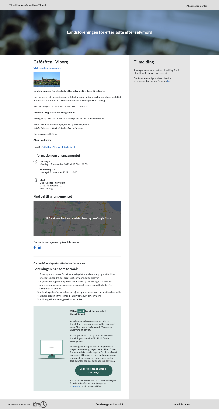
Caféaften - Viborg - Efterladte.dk (58, 147)
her (169, 81)
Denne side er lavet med (19, 404)
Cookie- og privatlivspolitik (109, 404)
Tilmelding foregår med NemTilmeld (28, 4)
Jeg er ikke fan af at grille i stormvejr (96, 370)
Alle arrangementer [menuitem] (197, 5)
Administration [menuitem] (182, 404)
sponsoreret (75, 386)
